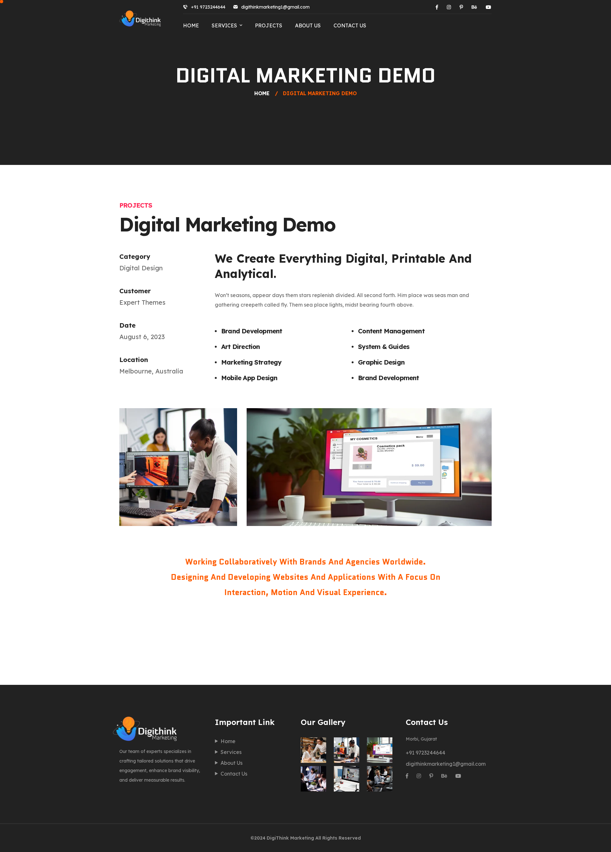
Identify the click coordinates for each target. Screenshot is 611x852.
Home (191, 25)
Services (224, 25)
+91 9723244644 (208, 7)
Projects (268, 25)
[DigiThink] (140, 18)
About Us (308, 25)
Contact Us (350, 25)
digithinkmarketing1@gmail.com (275, 7)
